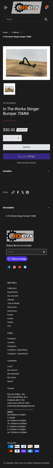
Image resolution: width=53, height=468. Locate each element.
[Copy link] (13, 192)
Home (5, 32)
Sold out (26, 147)
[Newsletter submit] (44, 252)
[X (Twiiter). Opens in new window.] (22, 192)
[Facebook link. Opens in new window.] (9, 267)
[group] (9, 89)
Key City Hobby (25, 463)
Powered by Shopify (41, 463)
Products (15, 32)
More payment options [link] (26, 162)
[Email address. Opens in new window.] (25, 267)
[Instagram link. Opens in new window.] (14, 267)
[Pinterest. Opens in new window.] (27, 192)
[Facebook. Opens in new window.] (18, 192)
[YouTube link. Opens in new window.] (19, 267)
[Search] (46, 19)
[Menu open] (6, 8)
